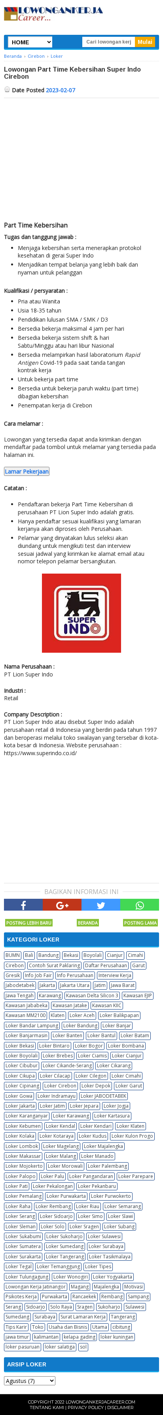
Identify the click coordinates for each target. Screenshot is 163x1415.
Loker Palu (52, 1176)
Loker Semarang (122, 1206)
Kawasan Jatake (70, 1005)
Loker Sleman (21, 1226)
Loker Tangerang (65, 1256)
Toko (38, 1327)
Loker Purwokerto (111, 1196)
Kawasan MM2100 (25, 1015)
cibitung (121, 1327)
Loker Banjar (116, 1025)
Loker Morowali (65, 1166)
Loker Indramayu (57, 1096)
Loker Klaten (130, 1126)
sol (83, 1346)
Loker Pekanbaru (97, 1186)
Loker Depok (96, 1085)
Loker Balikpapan (119, 1015)
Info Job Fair (38, 975)
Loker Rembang (53, 1206)
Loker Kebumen (23, 1126)
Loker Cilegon (91, 1075)
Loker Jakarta (20, 1105)
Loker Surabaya (106, 1246)
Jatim (100, 985)
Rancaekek (84, 1296)
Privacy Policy (86, 1407)
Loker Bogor (89, 1045)
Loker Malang (61, 1156)
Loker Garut (129, 1085)
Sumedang (17, 1316)
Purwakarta (54, 1296)
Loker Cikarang (114, 1065)
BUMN (13, 955)
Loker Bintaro (54, 1045)
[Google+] (62, 905)
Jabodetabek (20, 985)
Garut (138, 965)
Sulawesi (134, 1306)
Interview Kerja (115, 975)
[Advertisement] (81, 157)
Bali (29, 955)
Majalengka (106, 1286)
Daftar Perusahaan (106, 965)
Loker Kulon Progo (132, 1136)
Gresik (13, 975)
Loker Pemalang (24, 1196)
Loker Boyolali (22, 1055)
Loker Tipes (98, 1266)
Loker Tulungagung (27, 1276)
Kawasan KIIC (106, 1005)
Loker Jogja (116, 1105)
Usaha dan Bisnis (68, 1327)
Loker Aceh (82, 1015)
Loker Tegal (19, 1266)
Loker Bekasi (20, 1045)
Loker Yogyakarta (112, 1276)
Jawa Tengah (20, 995)
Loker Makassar (23, 1156)
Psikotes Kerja (21, 1296)
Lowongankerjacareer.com (100, 1402)
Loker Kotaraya (57, 1136)
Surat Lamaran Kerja (83, 1316)
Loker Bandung (80, 1025)
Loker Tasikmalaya (110, 1256)
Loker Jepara (84, 1105)
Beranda (88, 923)
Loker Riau (87, 1206)
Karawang (50, 995)
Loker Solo (52, 1226)
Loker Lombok (22, 1146)
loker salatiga (60, 1346)
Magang (80, 1286)
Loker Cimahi (126, 1075)
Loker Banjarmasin (26, 1035)
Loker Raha (18, 1206)
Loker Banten (67, 1035)
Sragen (85, 1306)
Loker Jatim (52, 1105)
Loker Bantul (101, 1035)
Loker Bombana (126, 1045)
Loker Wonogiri (70, 1276)
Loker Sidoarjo (56, 1216)
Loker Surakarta (23, 1256)
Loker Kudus (92, 1136)
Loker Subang (119, 1226)
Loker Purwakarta (66, 1196)
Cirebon (15, 965)
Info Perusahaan (75, 975)
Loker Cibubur (22, 1065)
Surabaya (44, 1316)
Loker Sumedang (64, 1246)
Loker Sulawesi (104, 1236)
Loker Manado (97, 1156)
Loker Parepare (135, 1176)
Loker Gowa (19, 1096)
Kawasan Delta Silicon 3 (92, 995)
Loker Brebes (58, 1055)
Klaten (57, 1015)
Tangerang (123, 1316)
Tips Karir (16, 1327)
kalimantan (46, 1337)
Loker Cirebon (60, 1085)
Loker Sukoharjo (64, 1236)
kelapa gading (79, 1337)
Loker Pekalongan (53, 1186)
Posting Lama (140, 923)
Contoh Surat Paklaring (54, 965)
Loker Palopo (21, 1176)
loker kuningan (116, 1337)
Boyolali (92, 955)
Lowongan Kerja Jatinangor (36, 1286)
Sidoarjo (35, 1306)
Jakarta (47, 985)
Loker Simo (90, 1216)
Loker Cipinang (22, 1085)
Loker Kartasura (112, 1115)
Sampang (138, 1296)
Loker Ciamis (92, 1055)
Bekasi (71, 955)
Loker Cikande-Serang (67, 1065)
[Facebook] (23, 905)
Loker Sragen (84, 1226)
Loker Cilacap (55, 1075)
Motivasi (133, 1286)
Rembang (112, 1296)
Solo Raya (61, 1306)
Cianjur (115, 955)
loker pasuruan (23, 1346)
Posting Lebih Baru (28, 923)
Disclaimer (120, 1407)
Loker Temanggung (58, 1266)
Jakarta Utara (74, 985)
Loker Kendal (60, 1126)
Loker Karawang (71, 1115)
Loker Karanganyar (27, 1115)
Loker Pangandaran (91, 1176)
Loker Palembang (107, 1166)
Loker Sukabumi (23, 1236)
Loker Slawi (120, 1216)
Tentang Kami (47, 1407)
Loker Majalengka (103, 1146)
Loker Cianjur (127, 1055)
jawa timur (17, 1337)
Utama (99, 1327)
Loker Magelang (61, 1146)
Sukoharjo (109, 1306)
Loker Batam (135, 1035)
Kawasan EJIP (137, 995)
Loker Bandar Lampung (32, 1025)
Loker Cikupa (20, 1075)
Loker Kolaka (20, 1136)
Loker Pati (17, 1186)
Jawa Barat (123, 985)
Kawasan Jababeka (26, 1005)
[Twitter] (101, 905)
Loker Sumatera (23, 1246)
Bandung (48, 955)
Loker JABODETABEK (103, 1096)
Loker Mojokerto (24, 1166)
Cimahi (135, 955)
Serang (13, 1306)
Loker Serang (20, 1216)
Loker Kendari (96, 1126)
